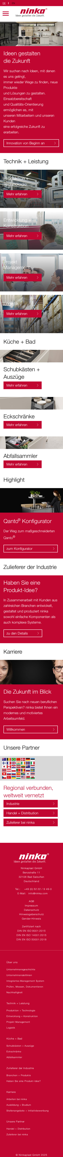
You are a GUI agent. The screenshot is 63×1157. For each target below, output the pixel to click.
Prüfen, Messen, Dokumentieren (24, 986)
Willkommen (15, 729)
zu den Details (17, 633)
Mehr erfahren (16, 194)
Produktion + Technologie (20, 1010)
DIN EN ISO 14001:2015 (31, 935)
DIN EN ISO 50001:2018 (31, 939)
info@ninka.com (38, 893)
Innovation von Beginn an (25, 143)
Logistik (10, 1027)
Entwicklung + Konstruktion (22, 1016)
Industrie (12, 804)
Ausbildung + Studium (18, 1104)
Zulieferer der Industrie (20, 1068)
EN (13, 3)
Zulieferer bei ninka (20, 822)
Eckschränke (13, 1051)
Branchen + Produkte (18, 1075)
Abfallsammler (14, 1057)
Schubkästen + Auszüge (20, 1045)
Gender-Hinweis (31, 918)
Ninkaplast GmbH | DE (31, 12)
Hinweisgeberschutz (31, 914)
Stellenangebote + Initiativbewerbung (27, 1110)
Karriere (11, 1091)
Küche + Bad (14, 1038)
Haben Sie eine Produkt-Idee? (23, 1081)
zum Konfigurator (19, 549)
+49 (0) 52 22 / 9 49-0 (38, 888)
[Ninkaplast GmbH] (31, 862)
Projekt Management (18, 1022)
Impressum (31, 905)
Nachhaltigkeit (14, 992)
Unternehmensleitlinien (19, 975)
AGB (31, 901)
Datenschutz (31, 909)
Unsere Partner (15, 1121)
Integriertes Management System (25, 980)
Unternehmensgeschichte (20, 969)
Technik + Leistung (18, 1003)
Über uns (12, 962)
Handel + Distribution (22, 813)
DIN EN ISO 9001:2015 (31, 930)
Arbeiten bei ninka (16, 1099)
